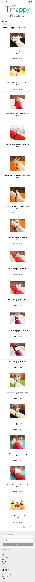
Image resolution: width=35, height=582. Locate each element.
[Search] (6, 2)
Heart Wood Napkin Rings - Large (17, 268)
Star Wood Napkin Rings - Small (17, 423)
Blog (3, 554)
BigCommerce (11, 580)
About (3, 552)
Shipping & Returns (6, 557)
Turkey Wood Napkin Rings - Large (17, 454)
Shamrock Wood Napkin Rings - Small (17, 392)
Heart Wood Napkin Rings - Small (17, 299)
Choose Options (17, 58)
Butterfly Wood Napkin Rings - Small (17, 83)
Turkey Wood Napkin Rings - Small (17, 485)
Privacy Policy (5, 561)
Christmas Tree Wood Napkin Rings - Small (17, 144)
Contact (3, 563)
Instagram (3, 570)
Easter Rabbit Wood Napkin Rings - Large (17, 175)
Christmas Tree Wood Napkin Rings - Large (17, 113)
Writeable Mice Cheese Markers (17, 516)
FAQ (3, 556)
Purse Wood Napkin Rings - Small (17, 361)
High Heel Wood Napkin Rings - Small (17, 330)
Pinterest (8, 570)
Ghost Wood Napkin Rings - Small (17, 237)
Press (3, 559)
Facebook (6, 570)
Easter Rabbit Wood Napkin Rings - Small (18, 206)
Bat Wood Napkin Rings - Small (17, 52)
